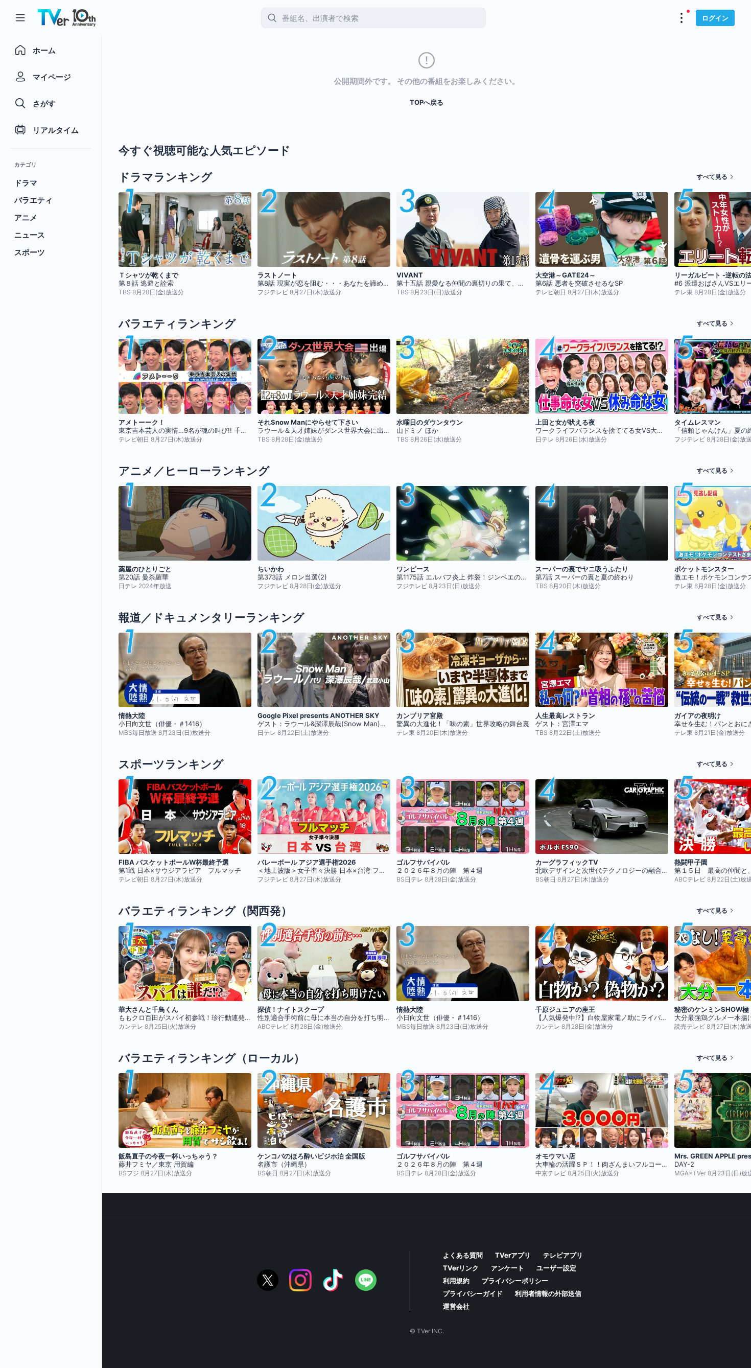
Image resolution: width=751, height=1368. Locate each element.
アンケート (507, 1268)
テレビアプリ (563, 1255)
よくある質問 (463, 1255)
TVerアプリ (513, 1255)
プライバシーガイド (473, 1293)
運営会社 (456, 1306)
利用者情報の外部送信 (548, 1293)
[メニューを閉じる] (20, 18)
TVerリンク (461, 1268)
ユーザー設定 (556, 1268)
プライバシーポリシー (515, 1281)
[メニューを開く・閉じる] (681, 18)
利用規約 (456, 1281)
